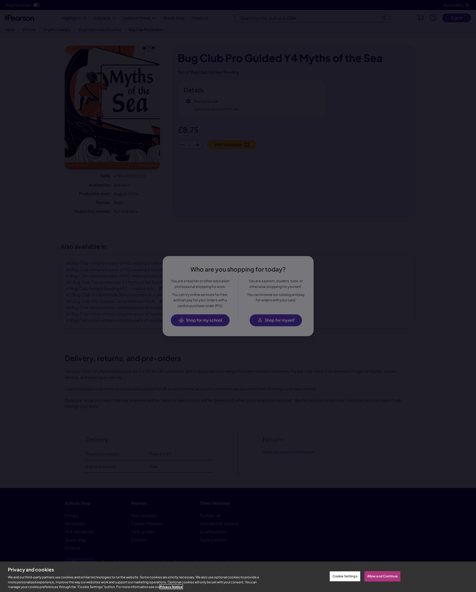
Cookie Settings (344, 576)
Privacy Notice (171, 587)
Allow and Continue (382, 576)
